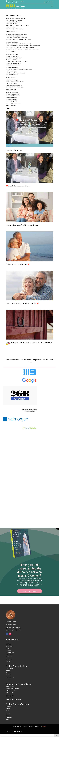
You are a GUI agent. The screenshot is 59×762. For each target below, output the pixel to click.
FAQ (22, 731)
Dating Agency (9, 646)
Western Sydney (9, 697)
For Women (8, 650)
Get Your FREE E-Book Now (29, 591)
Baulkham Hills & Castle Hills (12, 688)
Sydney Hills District (10, 686)
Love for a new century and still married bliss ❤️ (22, 303)
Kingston (8, 710)
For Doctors (8, 656)
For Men (8, 648)
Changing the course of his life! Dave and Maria (22, 225)
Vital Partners (12, 639)
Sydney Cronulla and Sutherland (13, 699)
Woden (7, 719)
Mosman (8, 670)
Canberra (8, 708)
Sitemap (8, 661)
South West (8, 674)
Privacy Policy (9, 731)
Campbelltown (9, 679)
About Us (8, 642)
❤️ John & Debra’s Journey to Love (29, 120)
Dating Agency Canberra (17, 704)
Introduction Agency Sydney (19, 683)
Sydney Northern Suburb (11, 690)
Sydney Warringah (10, 695)
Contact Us (8, 644)
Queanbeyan (9, 715)
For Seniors (8, 659)
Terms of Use (16, 731)
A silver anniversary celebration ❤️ (18, 264)
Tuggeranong (9, 717)
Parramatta (8, 672)
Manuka (8, 712)
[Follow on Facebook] (7, 634)
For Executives (9, 654)
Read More (29, 133)
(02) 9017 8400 (49, 2)
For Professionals (10, 652)
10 (11, 146)
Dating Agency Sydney (16, 665)
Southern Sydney (10, 677)
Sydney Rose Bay (10, 692)
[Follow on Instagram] (10, 634)
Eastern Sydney (9, 668)
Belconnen (8, 706)
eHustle (44, 726)
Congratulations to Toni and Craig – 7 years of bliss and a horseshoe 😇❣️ (29, 343)
